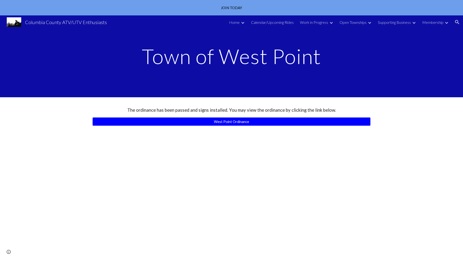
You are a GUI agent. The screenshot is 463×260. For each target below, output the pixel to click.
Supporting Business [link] (394, 22)
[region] (231, 7)
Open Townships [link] (353, 22)
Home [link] (234, 22)
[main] (231, 56)
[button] (457, 22)
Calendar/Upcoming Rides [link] (272, 22)
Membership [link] (432, 22)
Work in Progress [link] (314, 22)
